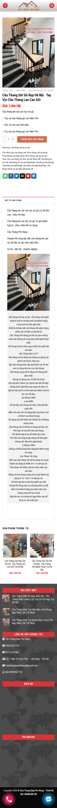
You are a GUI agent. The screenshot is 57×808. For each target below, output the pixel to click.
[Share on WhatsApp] (5, 176)
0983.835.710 (12, 645)
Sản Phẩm (20, 90)
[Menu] (5, 5)
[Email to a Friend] (22, 176)
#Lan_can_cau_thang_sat (12, 159)
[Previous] (3, 556)
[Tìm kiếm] (51, 5)
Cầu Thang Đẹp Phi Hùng (17, 638)
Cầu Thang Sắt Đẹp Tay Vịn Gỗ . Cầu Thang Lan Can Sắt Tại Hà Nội (15, 564)
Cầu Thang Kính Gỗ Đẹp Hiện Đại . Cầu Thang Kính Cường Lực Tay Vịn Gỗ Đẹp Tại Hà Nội (33, 599)
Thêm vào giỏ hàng (32, 139)
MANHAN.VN (31, 794)
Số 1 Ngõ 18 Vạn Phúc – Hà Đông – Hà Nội (27, 658)
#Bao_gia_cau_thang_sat (16, 152)
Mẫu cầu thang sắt (26, 169)
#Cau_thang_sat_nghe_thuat (13, 156)
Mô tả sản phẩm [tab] (13, 200)
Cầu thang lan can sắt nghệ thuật (22, 162)
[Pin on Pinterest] (28, 176)
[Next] (54, 556)
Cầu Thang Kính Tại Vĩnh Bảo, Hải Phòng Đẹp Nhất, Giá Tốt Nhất (32, 611)
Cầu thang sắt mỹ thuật (45, 162)
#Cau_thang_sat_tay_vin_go (36, 156)
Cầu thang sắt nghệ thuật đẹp (34, 165)
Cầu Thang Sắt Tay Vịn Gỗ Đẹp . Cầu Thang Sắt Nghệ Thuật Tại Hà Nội (42, 565)
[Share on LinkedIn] (33, 176)
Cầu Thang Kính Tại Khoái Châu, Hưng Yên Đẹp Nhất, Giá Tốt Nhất (32, 622)
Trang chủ (7, 90)
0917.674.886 (12, 652)
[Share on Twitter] (16, 176)
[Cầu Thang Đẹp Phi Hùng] (28, 5)
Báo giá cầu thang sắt (31, 159)
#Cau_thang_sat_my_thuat (37, 152)
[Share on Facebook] (11, 176)
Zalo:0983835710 (13, 672)
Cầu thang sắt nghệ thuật (12, 165)
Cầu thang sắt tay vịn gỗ (40, 90)
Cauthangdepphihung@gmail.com (21, 665)
